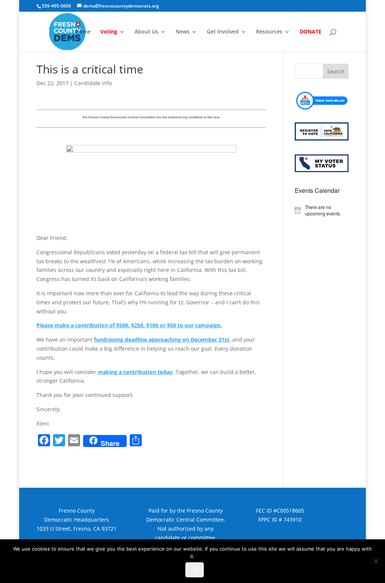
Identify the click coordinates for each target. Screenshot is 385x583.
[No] (375, 561)
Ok (194, 570)
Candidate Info (93, 83)
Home (83, 32)
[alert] (322, 210)
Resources (269, 32)
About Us (146, 32)
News (182, 32)
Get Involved (223, 32)
